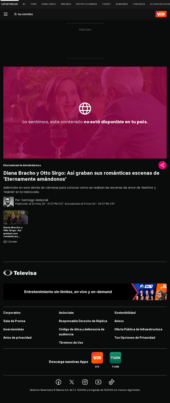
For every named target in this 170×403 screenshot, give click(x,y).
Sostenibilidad (125, 312)
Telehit (106, 4)
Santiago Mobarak (35, 200)
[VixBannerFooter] (85, 291)
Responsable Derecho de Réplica (83, 321)
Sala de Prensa (14, 321)
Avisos (119, 321)
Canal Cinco (48, 4)
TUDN (33, 4)
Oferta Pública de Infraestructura (138, 329)
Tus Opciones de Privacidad (134, 337)
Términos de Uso (71, 342)
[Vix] (161, 14)
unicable (66, 4)
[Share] (162, 165)
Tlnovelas (139, 4)
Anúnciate (66, 312)
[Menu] (5, 14)
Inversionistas (13, 329)
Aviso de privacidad (17, 337)
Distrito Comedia (86, 4)
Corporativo (12, 312)
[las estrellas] (23, 14)
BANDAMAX (122, 4)
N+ (24, 4)
